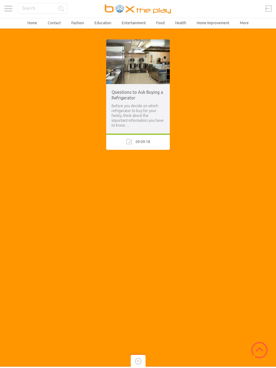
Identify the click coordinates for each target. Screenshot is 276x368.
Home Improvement (213, 23)
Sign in (268, 8)
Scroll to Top (259, 350)
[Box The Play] (138, 9)
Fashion (77, 23)
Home (32, 23)
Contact (54, 23)
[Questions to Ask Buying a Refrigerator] (138, 41)
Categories (8, 9)
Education (103, 23)
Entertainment (134, 23)
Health (180, 23)
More (244, 23)
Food (160, 23)
